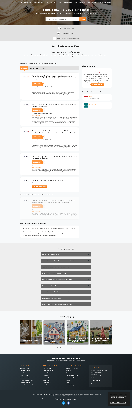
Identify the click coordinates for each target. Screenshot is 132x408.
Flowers (68, 373)
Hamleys (45, 375)
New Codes (49, 2)
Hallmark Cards (47, 373)
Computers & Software (72, 368)
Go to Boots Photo (97, 84)
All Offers (24, 68)
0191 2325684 (96, 381)
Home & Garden (70, 378)
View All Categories (71, 385)
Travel (67, 382)
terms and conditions (71, 399)
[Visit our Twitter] (63, 403)
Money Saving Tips (91, 2)
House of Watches (48, 378)
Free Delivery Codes (67, 2)
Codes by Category (38, 2)
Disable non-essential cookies (118, 402)
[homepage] (21, 2)
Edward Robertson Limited (61, 398)
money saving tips (69, 348)
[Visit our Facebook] (68, 403)
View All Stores (47, 385)
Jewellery (68, 380)
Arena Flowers (47, 368)
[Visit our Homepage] (66, 10)
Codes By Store (27, 2)
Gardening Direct (48, 370)
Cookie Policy (113, 397)
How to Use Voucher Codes (104, 2)
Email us (95, 384)
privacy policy (62, 399)
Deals (43, 68)
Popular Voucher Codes (79, 2)
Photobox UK (92, 104)
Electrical (68, 370)
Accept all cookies (115, 400)
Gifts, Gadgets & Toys (72, 375)
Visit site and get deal (39, 186)
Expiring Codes (57, 2)
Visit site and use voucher (39, 89)
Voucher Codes (34, 68)
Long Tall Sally (47, 382)
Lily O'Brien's (46, 380)
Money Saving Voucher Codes (49, 394)
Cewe (91, 96)
